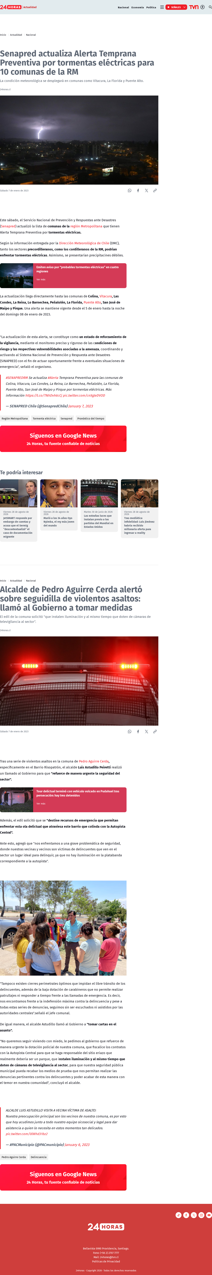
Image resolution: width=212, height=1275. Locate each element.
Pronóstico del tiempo (90, 418)
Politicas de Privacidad (106, 1261)
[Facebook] (138, 190)
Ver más (41, 279)
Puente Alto (92, 302)
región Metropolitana (86, 226)
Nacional (123, 7)
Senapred (8, 226)
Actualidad (16, 34)
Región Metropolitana (15, 418)
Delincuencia (39, 1157)
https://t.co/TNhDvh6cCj (43, 395)
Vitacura (106, 296)
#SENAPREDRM (17, 377)
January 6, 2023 (76, 1144)
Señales (176, 7)
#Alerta (53, 377)
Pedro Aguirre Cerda (94, 761)
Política (151, 7)
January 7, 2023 (80, 406)
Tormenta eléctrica (44, 418)
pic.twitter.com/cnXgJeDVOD (84, 395)
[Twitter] (146, 190)
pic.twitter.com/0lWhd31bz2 (26, 1133)
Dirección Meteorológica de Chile (84, 243)
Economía (138, 7)
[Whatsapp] (129, 190)
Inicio (3, 34)
